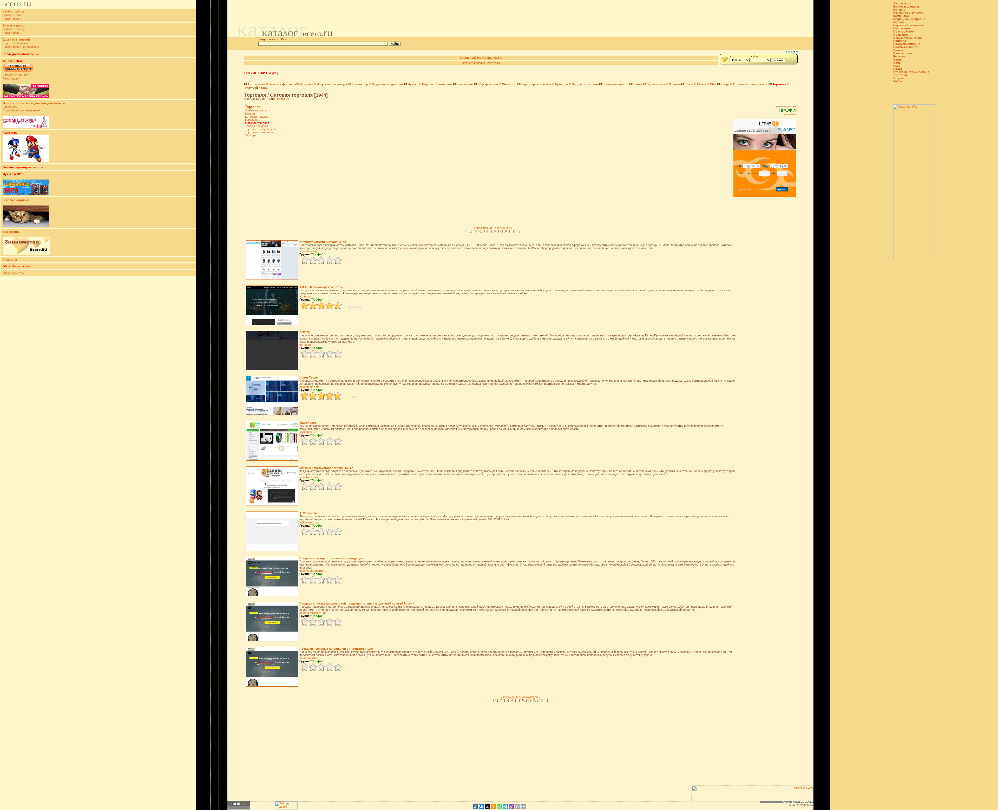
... (517, 231)
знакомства (745, 189)
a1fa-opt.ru (306, 296)
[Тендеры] (26, 97)
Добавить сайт (12, 15)
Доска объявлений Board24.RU (481, 62)
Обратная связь (13, 273)
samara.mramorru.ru (312, 612)
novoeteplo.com (309, 386)
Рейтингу (283, 98)
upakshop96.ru (308, 432)
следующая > (504, 227)
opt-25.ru (305, 344)
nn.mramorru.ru (309, 658)
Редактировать (12, 18)
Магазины (251, 119)
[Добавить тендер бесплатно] (18, 72)
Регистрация (11, 78)
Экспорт (250, 135)
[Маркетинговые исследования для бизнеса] (26, 126)
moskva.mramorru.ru (312, 570)
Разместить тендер (15, 74)
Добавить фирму (14, 29)
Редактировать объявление (21, 46)
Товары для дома (256, 126)
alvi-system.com (309, 522)
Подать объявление (16, 43)
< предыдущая (483, 227)
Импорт (250, 113)
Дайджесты (10, 106)
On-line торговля (256, 110)
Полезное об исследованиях (21, 110)
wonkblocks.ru (308, 477)
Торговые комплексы (259, 132)
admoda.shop (308, 251)
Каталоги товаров (256, 116)
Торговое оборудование (261, 129)
